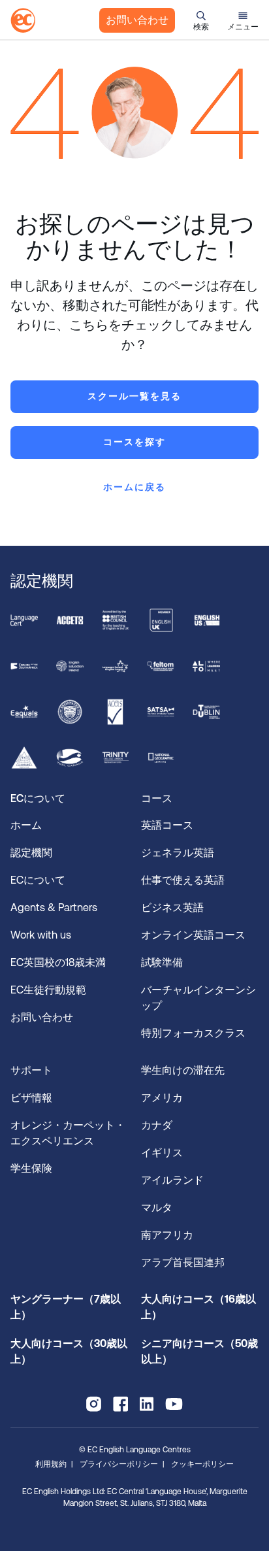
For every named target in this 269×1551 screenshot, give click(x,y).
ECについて (37, 880)
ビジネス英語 (172, 907)
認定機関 (31, 852)
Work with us (40, 935)
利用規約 (51, 1464)
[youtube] (174, 1404)
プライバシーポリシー (119, 1464)
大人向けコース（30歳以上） (68, 1351)
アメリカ (162, 1098)
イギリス (162, 1152)
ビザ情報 (32, 1098)
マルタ (156, 1207)
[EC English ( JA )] (22, 20)
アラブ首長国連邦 (183, 1262)
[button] (201, 20)
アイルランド (172, 1180)
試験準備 (163, 962)
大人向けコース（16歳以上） (198, 1307)
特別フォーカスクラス (193, 1033)
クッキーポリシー (202, 1464)
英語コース (167, 825)
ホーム (26, 825)
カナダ (156, 1125)
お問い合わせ (137, 20)
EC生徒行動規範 (49, 990)
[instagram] (93, 1404)
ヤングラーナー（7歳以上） (65, 1307)
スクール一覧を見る (134, 396)
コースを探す (134, 442)
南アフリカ (167, 1235)
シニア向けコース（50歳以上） (199, 1351)
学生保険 (31, 1168)
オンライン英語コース (193, 935)
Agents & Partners (53, 907)
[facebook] (120, 1404)
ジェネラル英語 (177, 852)
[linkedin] (146, 1404)
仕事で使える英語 (184, 880)
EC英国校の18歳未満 (59, 962)
